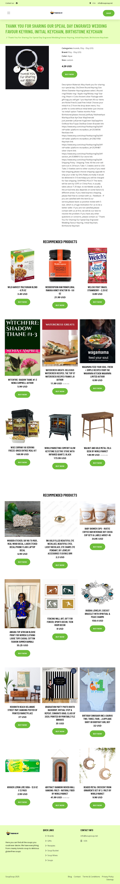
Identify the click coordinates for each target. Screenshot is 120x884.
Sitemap (110, 879)
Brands (50, 836)
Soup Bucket (53, 850)
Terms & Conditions (91, 876)
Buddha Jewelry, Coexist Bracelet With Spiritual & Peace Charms (97, 613)
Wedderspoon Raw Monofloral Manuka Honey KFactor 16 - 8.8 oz (60, 290)
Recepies (51, 845)
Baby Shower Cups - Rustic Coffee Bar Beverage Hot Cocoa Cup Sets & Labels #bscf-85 (97, 531)
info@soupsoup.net (105, 3)
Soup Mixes (52, 855)
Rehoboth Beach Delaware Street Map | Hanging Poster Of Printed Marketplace (22, 710)
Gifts (49, 841)
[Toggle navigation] (9, 13)
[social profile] (17, 3)
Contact (77, 876)
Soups (50, 860)
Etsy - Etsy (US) (86, 48)
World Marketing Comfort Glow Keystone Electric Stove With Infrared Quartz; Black (60, 451)
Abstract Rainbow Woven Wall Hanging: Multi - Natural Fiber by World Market (60, 790)
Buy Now (69, 74)
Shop (108, 13)
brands (76, 48)
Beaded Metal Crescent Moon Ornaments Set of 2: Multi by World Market (97, 790)
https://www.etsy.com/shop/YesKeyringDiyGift (82, 159)
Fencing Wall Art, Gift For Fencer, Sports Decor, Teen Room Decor (60, 621)
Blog (70, 876)
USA (94, 3)
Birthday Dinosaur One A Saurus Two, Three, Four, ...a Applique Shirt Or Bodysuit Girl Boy (97, 718)
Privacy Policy (108, 876)
